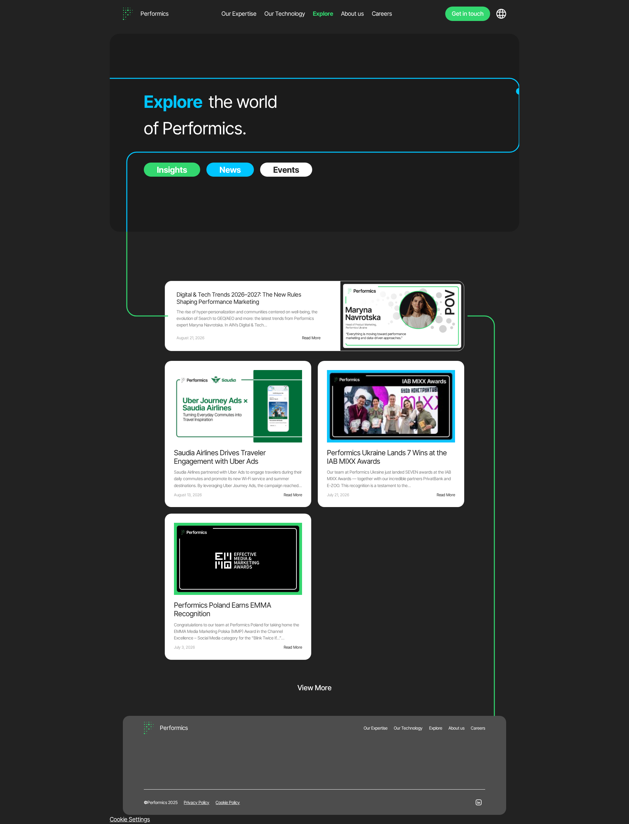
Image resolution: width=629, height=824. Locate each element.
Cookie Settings (130, 819)
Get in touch (468, 13)
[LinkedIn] (478, 802)
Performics (155, 13)
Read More (311, 337)
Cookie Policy (228, 802)
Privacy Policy (196, 802)
